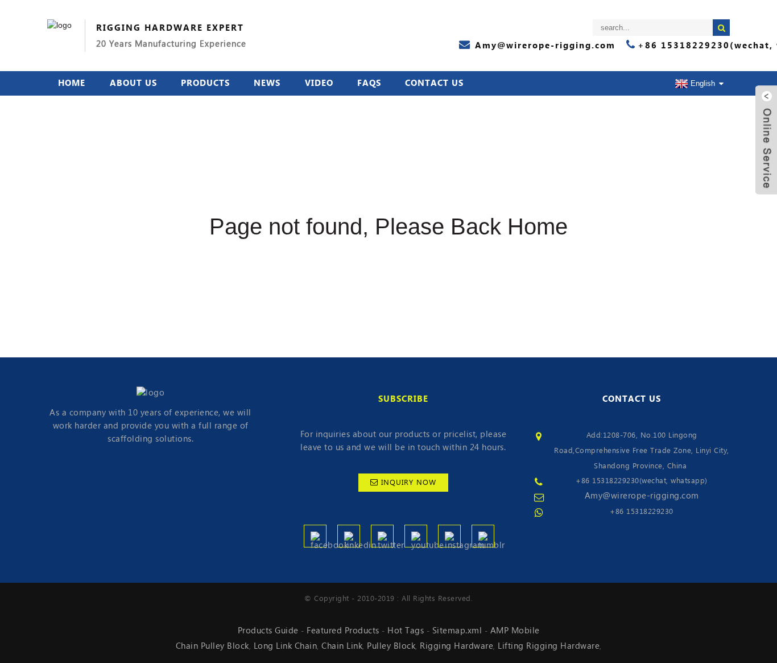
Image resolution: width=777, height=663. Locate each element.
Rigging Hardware (456, 646)
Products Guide (268, 630)
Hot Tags (405, 630)
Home (71, 83)
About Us (133, 83)
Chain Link (341, 646)
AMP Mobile (515, 630)
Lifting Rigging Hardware (549, 646)
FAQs (369, 83)
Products (205, 83)
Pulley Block (391, 646)
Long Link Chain (285, 646)
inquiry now (408, 482)
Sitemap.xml (457, 630)
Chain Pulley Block (212, 646)
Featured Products (343, 630)
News (267, 83)
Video (319, 83)
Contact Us (434, 83)
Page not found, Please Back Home (388, 226)
